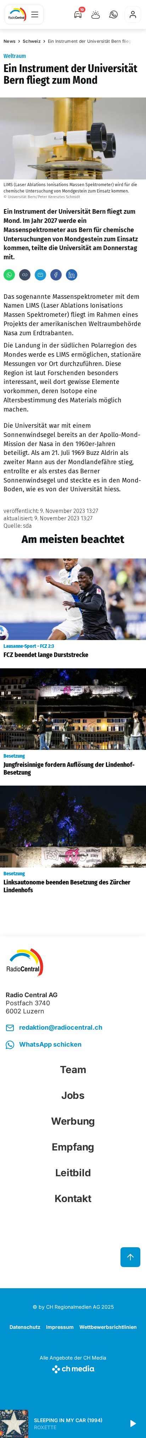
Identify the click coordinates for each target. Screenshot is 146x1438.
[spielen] (132, 1424)
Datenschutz (25, 1327)
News (10, 41)
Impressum (60, 1327)
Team (73, 1070)
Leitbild (73, 1173)
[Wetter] (95, 14)
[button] (113, 14)
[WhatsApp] (9, 274)
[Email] (40, 274)
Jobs (73, 1095)
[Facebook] (56, 274)
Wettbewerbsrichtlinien (108, 1327)
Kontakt (73, 1199)
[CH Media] (73, 1368)
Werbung (73, 1121)
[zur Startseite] (17, 14)
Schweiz (32, 41)
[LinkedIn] (71, 274)
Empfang (73, 1147)
